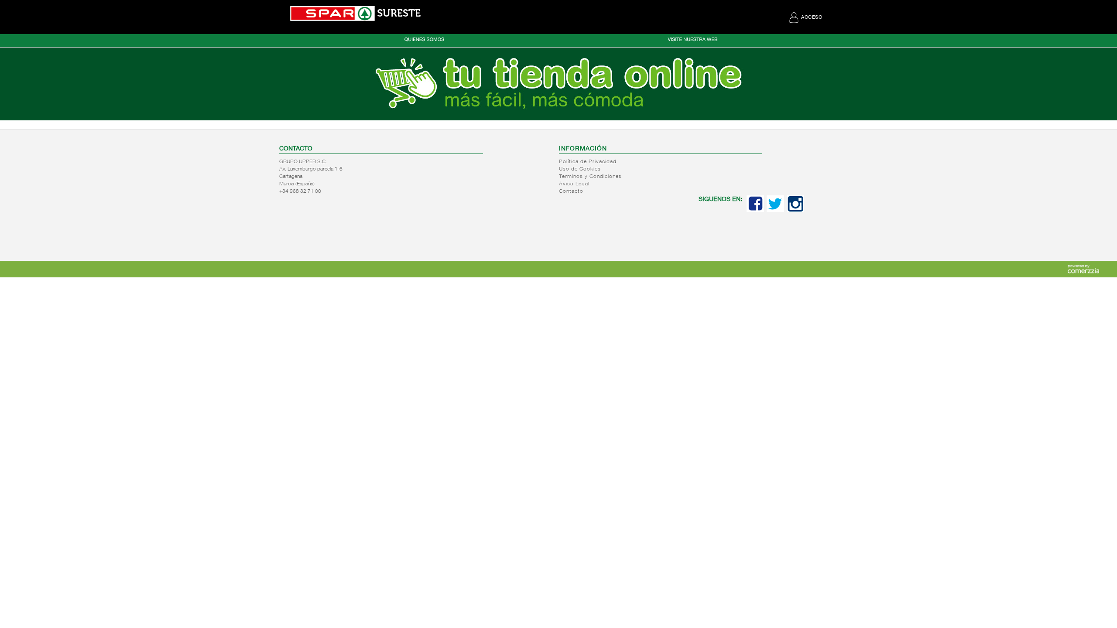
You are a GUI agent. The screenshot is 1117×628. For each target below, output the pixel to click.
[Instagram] (795, 210)
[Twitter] (775, 210)
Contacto (571, 191)
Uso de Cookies (580, 169)
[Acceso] (558, 118)
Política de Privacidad (588, 161)
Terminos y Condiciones (590, 176)
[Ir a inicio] (355, 13)
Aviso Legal (574, 184)
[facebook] (755, 210)
